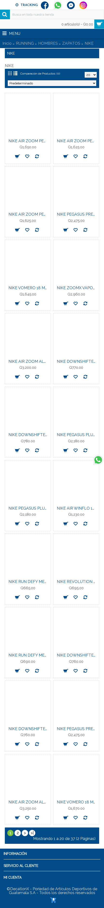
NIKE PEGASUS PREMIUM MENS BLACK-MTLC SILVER (77, 728)
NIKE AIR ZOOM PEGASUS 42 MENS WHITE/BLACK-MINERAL (77, 141)
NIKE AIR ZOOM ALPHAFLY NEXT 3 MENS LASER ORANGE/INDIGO (28, 361)
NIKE (89, 43)
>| (32, 833)
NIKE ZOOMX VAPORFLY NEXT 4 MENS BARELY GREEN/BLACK (77, 288)
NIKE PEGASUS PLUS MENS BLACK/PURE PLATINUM (28, 508)
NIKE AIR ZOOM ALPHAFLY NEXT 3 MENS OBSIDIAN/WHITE (28, 802)
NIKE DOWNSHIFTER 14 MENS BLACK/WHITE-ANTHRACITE (28, 728)
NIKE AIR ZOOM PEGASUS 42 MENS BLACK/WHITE (28, 141)
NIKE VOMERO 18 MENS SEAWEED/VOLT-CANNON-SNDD (77, 802)
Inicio (7, 43)
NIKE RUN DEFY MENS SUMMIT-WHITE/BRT (28, 655)
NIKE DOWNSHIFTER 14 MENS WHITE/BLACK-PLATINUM (77, 361)
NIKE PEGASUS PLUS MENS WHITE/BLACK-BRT (77, 434)
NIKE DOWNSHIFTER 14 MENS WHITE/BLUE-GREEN (77, 655)
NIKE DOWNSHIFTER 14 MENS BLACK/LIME (28, 434)
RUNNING (25, 43)
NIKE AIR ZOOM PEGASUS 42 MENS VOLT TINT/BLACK (28, 214)
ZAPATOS (71, 43)
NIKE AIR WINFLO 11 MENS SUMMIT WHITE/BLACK (77, 508)
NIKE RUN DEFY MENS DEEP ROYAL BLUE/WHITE (28, 581)
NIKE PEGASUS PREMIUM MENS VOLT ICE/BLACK (77, 214)
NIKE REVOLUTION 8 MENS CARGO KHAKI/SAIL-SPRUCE (77, 581)
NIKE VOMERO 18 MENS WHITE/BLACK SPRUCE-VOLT (28, 288)
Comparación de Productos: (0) (40, 73)
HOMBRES (48, 43)
